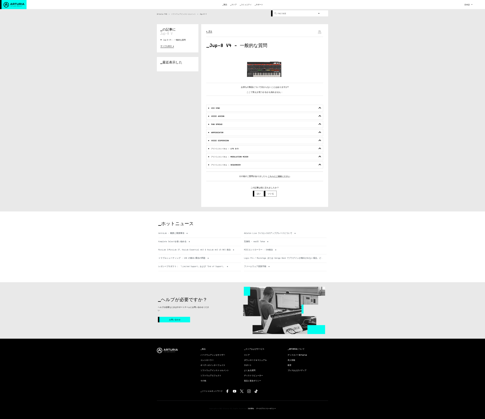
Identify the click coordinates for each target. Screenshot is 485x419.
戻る (210, 31)
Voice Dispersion (220, 140)
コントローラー (207, 360)
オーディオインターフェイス (212, 365)
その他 (203, 380)
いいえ (271, 193)
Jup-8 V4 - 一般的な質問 (174, 40)
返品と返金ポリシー (252, 380)
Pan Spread (216, 124)
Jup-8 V (203, 14)
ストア (234, 4)
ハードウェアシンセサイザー (212, 355)
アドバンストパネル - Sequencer (226, 165)
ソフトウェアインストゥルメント (183, 14)
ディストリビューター (253, 375)
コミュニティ (246, 4)
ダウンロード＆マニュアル (255, 360)
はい (259, 193)
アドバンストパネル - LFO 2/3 (224, 149)
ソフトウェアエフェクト (210, 375)
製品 (225, 4)
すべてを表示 (166, 46)
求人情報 (291, 360)
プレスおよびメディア (297, 370)
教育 (289, 365)
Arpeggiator (217, 132)
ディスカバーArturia (297, 355)
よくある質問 (249, 370)
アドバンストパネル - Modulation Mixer (229, 157)
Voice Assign (217, 116)
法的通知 (251, 408)
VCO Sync (215, 108)
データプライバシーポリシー (266, 408)
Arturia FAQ (162, 14)
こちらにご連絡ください (279, 176)
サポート (259, 4)
